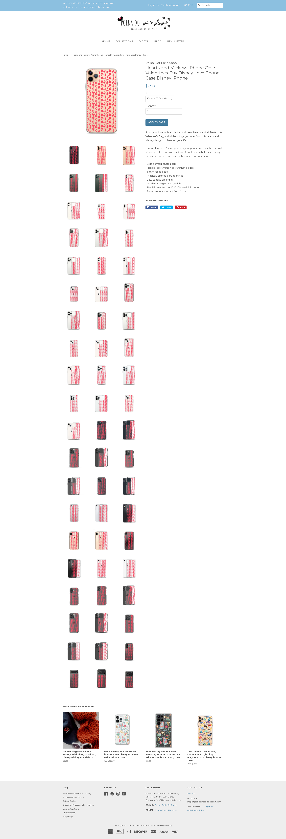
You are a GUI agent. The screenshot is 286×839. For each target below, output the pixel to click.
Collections (124, 41)
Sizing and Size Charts (73, 797)
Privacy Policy (69, 812)
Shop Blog (68, 816)
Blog (157, 41)
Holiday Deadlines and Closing (77, 793)
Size (147, 93)
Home (106, 41)
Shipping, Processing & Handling (78, 805)
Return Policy (69, 801)
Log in (151, 5)
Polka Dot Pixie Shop (142, 825)
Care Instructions (71, 809)
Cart (190, 5)
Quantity (150, 106)
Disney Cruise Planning (165, 810)
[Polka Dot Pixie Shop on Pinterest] (112, 794)
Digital (144, 41)
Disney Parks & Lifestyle (166, 805)
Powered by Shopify (162, 825)
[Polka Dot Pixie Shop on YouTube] (124, 794)
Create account (170, 5)
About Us (191, 793)
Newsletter (175, 41)
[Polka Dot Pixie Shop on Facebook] (106, 794)
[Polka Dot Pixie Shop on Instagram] (118, 794)
